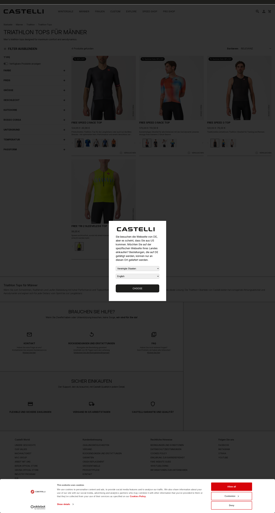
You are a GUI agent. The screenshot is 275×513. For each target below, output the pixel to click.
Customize (230, 496)
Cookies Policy (138, 496)
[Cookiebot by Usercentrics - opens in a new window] (38, 507)
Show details (63, 504)
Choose (137, 288)
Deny (231, 505)
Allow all (231, 486)
